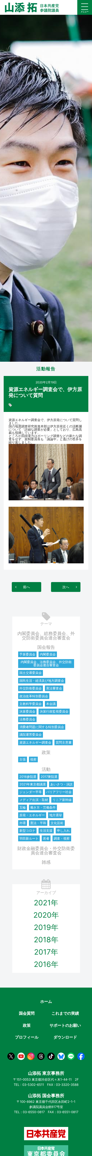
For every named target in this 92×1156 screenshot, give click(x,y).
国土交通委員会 (30, 673)
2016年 (46, 964)
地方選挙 (55, 815)
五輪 (22, 807)
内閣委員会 (48, 654)
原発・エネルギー (32, 815)
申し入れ (63, 830)
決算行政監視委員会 (54, 711)
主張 (22, 759)
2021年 (46, 902)
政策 (46, 752)
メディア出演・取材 (33, 800)
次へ (65, 587)
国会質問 (27, 1013)
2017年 (46, 951)
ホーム (46, 1001)
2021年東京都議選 (32, 784)
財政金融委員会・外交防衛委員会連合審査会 (46, 850)
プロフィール (27, 1037)
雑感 (46, 862)
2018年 (46, 939)
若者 (46, 838)
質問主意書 (64, 742)
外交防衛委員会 (30, 688)
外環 (22, 823)
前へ (26, 587)
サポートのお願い (65, 1025)
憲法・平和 (38, 823)
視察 (33, 759)
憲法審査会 (54, 688)
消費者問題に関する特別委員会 (41, 727)
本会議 (51, 704)
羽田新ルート (29, 838)
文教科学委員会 (30, 704)
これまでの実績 (65, 1013)
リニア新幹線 (62, 800)
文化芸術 (57, 823)
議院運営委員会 (30, 734)
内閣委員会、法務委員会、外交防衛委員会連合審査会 (46, 663)
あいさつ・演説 (61, 784)
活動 (46, 769)
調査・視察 (62, 838)
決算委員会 (27, 711)
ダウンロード (65, 1037)
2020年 (46, 915)
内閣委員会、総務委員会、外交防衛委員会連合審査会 (46, 635)
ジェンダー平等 (30, 792)
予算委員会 (27, 654)
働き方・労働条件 (43, 807)
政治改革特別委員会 (33, 696)
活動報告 (46, 368)
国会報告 (46, 647)
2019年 (46, 927)
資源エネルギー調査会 (35, 742)
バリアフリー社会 (59, 792)
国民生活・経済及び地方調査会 (41, 681)
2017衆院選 (49, 777)
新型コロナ (27, 830)
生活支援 (46, 830)
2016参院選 (27, 777)
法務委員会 (27, 719)
